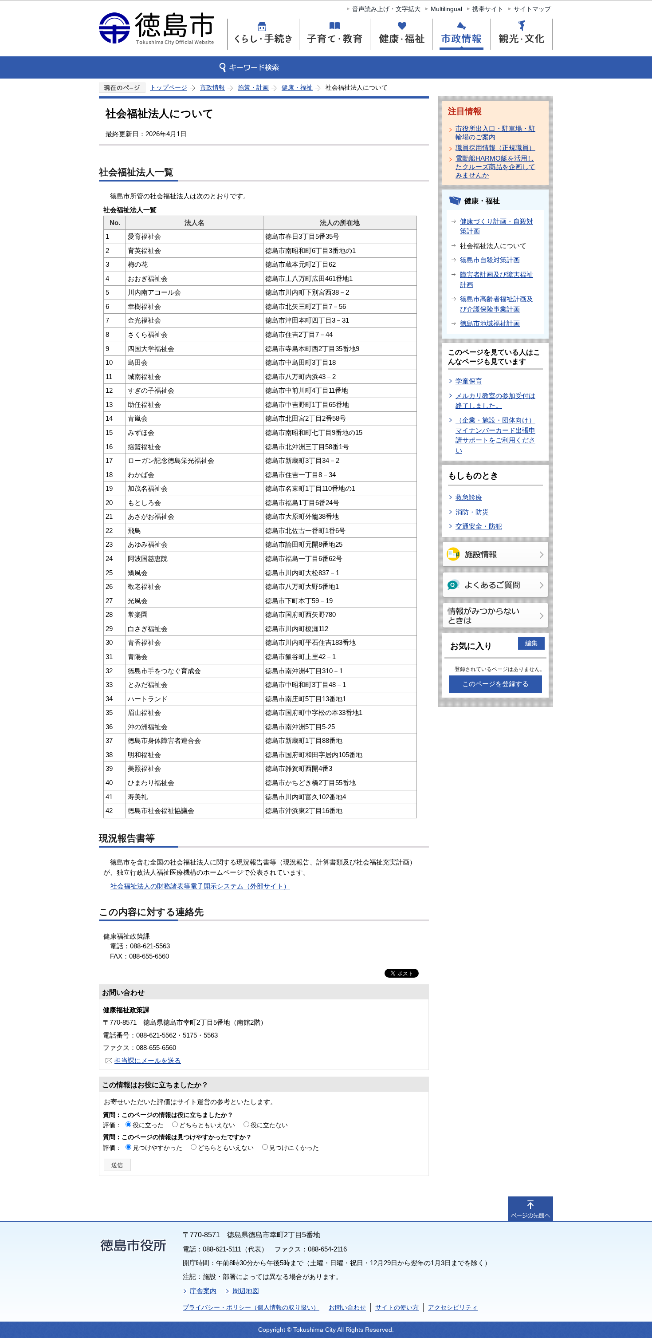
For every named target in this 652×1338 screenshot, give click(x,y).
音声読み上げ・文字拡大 (386, 8)
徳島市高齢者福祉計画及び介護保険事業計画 (496, 304)
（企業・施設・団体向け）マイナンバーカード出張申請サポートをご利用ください (495, 435)
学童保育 (469, 381)
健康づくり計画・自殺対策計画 (496, 226)
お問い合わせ (347, 1307)
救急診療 (469, 497)
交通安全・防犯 (479, 526)
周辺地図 (245, 1291)
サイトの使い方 (397, 1307)
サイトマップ (532, 8)
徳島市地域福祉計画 (490, 323)
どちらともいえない (207, 1125)
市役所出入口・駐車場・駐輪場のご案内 (495, 133)
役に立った (148, 1125)
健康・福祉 (297, 87)
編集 (531, 643)
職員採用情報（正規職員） (495, 147)
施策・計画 (253, 87)
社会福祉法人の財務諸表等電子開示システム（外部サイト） (200, 886)
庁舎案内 (203, 1291)
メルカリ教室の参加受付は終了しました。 (495, 401)
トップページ (168, 87)
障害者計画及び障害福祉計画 (496, 279)
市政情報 (212, 87)
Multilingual (446, 8)
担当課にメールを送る (147, 1060)
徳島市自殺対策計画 (490, 260)
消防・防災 (472, 512)
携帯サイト (487, 8)
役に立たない (269, 1125)
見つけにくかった (294, 1147)
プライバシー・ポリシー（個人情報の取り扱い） (251, 1307)
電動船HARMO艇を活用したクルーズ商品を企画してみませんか (495, 166)
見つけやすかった (157, 1147)
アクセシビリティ (453, 1307)
